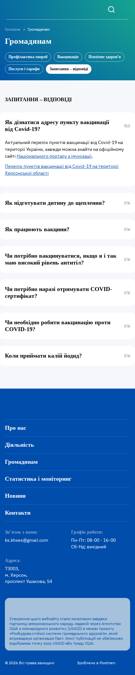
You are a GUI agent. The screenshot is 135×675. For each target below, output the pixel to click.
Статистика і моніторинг (38, 478)
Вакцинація (68, 57)
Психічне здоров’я (104, 57)
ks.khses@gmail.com (26, 540)
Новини (15, 495)
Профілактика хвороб (28, 57)
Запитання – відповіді (68, 69)
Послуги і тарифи (24, 69)
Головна (12, 29)
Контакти (17, 512)
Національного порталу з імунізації (54, 156)
